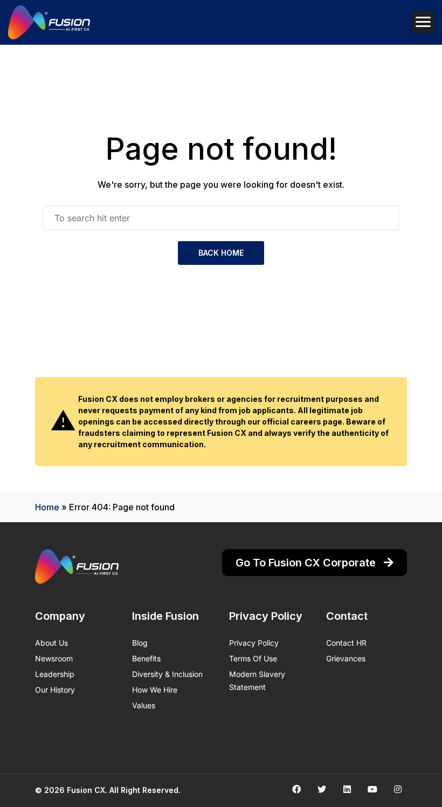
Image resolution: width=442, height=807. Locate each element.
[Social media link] (296, 788)
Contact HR (346, 642)
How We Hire (154, 689)
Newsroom (54, 658)
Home (47, 507)
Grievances (345, 658)
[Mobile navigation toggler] (423, 22)
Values (143, 705)
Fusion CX (86, 790)
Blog (140, 642)
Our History (55, 689)
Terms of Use (253, 658)
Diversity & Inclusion (167, 674)
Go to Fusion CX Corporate (307, 562)
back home (221, 252)
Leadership (54, 674)
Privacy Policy (254, 642)
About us (51, 642)
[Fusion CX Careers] (49, 22)
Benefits (146, 658)
